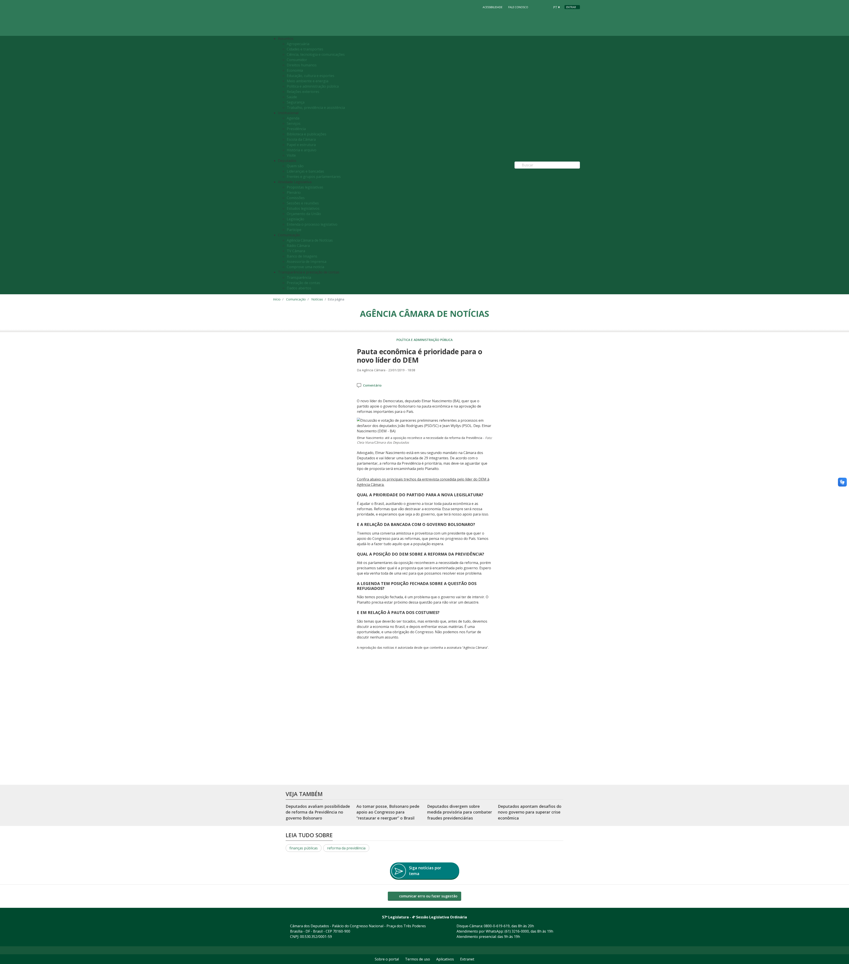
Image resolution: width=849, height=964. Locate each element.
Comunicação (296, 299)
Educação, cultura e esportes (310, 75)
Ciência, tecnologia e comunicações (316, 54)
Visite (291, 155)
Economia (295, 70)
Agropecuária (298, 43)
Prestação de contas (303, 282)
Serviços (293, 123)
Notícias (317, 299)
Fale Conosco (518, 7)
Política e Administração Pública (424, 340)
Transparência (299, 277)
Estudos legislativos (303, 208)
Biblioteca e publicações (306, 134)
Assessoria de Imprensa (306, 261)
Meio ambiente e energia (307, 81)
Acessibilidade (492, 7)
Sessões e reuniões (303, 203)
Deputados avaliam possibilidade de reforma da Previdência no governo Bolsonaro (318, 812)
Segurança (295, 102)
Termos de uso (417, 959)
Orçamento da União (304, 213)
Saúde (292, 96)
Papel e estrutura (301, 144)
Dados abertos (299, 288)
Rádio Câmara (298, 245)
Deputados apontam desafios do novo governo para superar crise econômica (529, 812)
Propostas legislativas (305, 187)
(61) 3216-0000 (517, 931)
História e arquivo (301, 150)
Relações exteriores (303, 91)
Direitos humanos (302, 65)
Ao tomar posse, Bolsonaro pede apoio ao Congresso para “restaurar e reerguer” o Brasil (387, 812)
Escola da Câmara (301, 139)
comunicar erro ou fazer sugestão (427, 896)
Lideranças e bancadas (305, 171)
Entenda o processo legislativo (312, 224)
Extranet (467, 959)
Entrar (571, 7)
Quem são (295, 166)
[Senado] (545, 7)
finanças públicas (303, 848)
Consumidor (297, 59)
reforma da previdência (346, 848)
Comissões (296, 197)
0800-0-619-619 (497, 926)
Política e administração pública (313, 86)
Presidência (296, 128)
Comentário (372, 385)
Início (277, 299)
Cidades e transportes (305, 49)
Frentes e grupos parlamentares (314, 176)
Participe (294, 229)
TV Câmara (296, 250)
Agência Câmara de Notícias (310, 240)
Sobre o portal (387, 959)
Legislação (295, 219)
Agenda (293, 118)
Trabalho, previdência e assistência (316, 107)
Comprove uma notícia (305, 266)
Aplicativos (445, 959)
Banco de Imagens (302, 256)
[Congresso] (537, 7)
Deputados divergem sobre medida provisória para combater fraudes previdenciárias (459, 812)
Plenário (294, 192)
